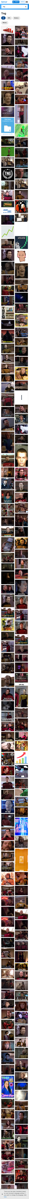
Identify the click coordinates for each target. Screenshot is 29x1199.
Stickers (16, 18)
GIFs (9, 18)
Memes (5, 22)
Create (17, 1)
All (3, 18)
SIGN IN (22, 1)
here (5, 1197)
